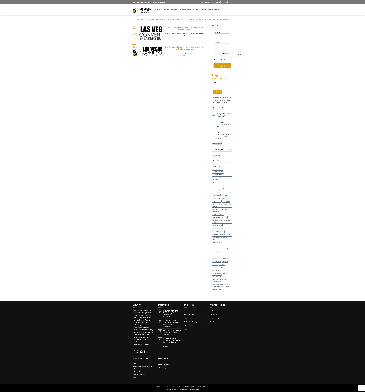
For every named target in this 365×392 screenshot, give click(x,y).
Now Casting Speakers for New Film (220, 238)
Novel (228, 234)
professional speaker (218, 255)
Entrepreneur (226, 198)
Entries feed (213, 314)
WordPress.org (214, 322)
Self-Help (221, 264)
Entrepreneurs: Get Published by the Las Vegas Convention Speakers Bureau (172, 341)
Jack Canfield (216, 217)
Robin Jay (225, 261)
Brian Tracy (228, 192)
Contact (214, 9)
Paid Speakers (216, 242)
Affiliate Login (162, 368)
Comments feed (215, 318)
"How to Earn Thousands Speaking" (219, 178)
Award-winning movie (218, 189)
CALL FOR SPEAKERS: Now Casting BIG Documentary (224, 115)
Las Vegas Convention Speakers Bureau (221, 221)
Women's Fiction (216, 289)
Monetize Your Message (219, 228)
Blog (209, 9)
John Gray (224, 217)
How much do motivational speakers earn (219, 210)
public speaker (216, 258)
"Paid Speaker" (216, 183)
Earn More (224, 195)
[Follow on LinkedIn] (220, 2)
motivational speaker (218, 231)
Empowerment (216, 198)
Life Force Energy (217, 225)
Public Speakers (226, 258)
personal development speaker (220, 249)
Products (174, 9)
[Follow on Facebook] (211, 2)
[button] (228, 2)
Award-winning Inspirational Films (221, 186)
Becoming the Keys (217, 192)
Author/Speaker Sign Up (186, 9)
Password (217, 42)
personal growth (216, 252)
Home (156, 9)
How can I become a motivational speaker (221, 205)
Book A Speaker (164, 9)
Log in (211, 311)
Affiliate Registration (165, 364)
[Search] (219, 10)
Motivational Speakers (218, 234)
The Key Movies (201, 9)
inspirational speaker (218, 214)
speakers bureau (216, 270)
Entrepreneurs (216, 201)
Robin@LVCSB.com (139, 374)
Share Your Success (217, 267)
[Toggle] (205, 314)
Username (217, 32)
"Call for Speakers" (217, 171)
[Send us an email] (217, 2)
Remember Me (218, 60)
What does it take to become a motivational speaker (220, 280)
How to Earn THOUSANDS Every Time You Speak (223, 134)
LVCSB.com (136, 378)
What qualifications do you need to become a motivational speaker (221, 285)
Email (214, 82)
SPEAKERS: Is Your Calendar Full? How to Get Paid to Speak (184, 29)
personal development (218, 246)
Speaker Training (217, 273)
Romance (214, 264)
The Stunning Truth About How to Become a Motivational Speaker (184, 48)
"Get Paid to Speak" (217, 174)
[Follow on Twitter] (214, 2)
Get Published (226, 201)
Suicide (225, 273)
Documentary (216, 195)
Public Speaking (216, 261)
